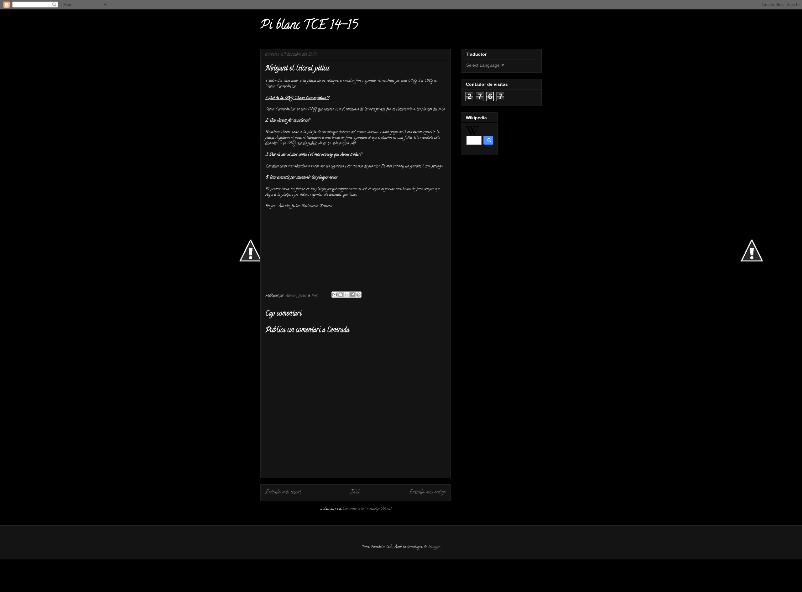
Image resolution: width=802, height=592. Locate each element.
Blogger (434, 547)
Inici (355, 492)
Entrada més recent (283, 492)
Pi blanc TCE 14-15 (309, 26)
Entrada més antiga (427, 492)
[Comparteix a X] (346, 294)
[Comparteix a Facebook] (352, 294)
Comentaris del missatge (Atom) (367, 509)
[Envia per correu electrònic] (334, 294)
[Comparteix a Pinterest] (358, 294)
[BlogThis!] (340, 294)
